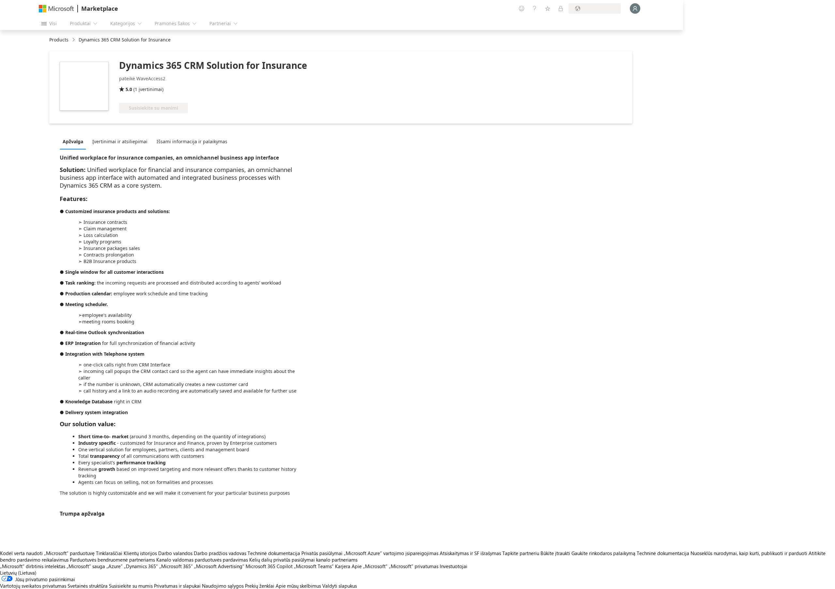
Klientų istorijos (140, 553)
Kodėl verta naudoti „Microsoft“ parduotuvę (47, 553)
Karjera (342, 566)
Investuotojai (453, 566)
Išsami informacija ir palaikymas (192, 141)
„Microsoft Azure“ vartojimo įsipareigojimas (392, 553)
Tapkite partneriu (520, 553)
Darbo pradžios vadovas (220, 553)
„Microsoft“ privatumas (413, 566)
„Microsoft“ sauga (86, 566)
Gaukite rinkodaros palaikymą (603, 553)
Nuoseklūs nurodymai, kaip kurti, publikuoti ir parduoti (749, 553)
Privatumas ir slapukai (177, 585)
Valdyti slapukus (339, 585)
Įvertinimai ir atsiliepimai (119, 141)
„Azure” (114, 566)
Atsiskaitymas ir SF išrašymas (470, 553)
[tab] (74, 141)
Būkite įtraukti (555, 553)
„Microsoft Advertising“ (219, 566)
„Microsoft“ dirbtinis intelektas (32, 566)
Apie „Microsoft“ (369, 566)
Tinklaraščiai (109, 553)
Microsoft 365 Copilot (269, 566)
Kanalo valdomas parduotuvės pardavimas (202, 559)
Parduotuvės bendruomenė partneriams (112, 559)
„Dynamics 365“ (141, 566)
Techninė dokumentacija (274, 553)
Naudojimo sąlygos (223, 585)
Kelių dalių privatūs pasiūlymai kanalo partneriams (303, 559)
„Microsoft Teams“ (314, 566)
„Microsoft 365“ (176, 566)
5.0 (129, 89)
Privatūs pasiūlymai (321, 553)
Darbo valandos (175, 553)
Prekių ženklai (259, 585)
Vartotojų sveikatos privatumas (33, 585)
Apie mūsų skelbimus (298, 585)
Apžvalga (73, 141)
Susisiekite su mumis (131, 585)
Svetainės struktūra (88, 585)
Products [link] (58, 40)
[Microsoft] (56, 8)
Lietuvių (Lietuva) (18, 572)
